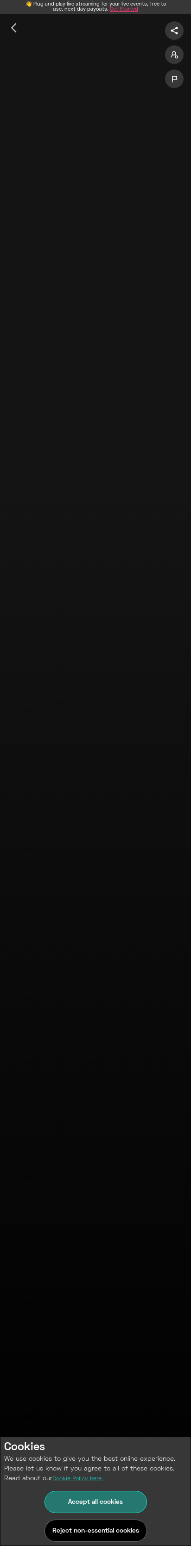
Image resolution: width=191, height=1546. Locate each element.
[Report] (174, 78)
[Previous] (13, 27)
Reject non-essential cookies (95, 1531)
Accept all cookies (95, 1502)
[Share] (174, 30)
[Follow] (174, 54)
